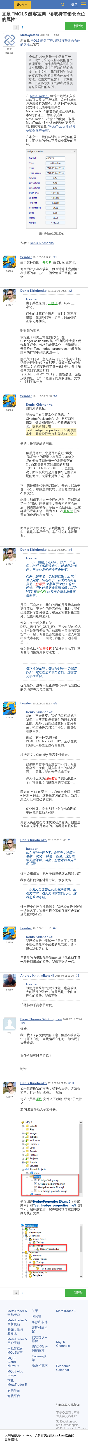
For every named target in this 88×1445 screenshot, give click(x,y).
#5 (55, 703)
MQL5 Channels (63, 1343)
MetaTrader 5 (39, 96)
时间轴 (36, 1316)
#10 (71, 1083)
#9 (23, 1023)
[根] (3, 27)
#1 (55, 257)
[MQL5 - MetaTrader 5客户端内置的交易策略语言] (7, 5)
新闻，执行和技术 (15, 1331)
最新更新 (17, 1322)
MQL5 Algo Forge (15, 1373)
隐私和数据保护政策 (40, 1348)
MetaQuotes (29, 35)
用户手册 (17, 1341)
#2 (70, 290)
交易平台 (17, 1313)
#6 (70, 840)
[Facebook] (59, 1391)
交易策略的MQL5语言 (15, 1350)
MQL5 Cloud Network (13, 1362)
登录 (74, 4)
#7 (55, 928)
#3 (55, 396)
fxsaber (26, 257)
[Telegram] (66, 1391)
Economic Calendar (63, 1368)
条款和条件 (40, 1322)
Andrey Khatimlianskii (37, 975)
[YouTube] (59, 1398)
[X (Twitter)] (73, 1391)
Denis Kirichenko (42, 243)
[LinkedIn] (66, 1398)
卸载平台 (13, 1396)
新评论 (78, 26)
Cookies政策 (62, 1435)
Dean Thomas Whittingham (41, 1019)
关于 (35, 1311)
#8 (77, 975)
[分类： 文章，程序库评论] (8, 27)
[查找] (62, 4)
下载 (17, 1382)
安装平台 (13, 1390)
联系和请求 (40, 1365)
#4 (70, 549)
